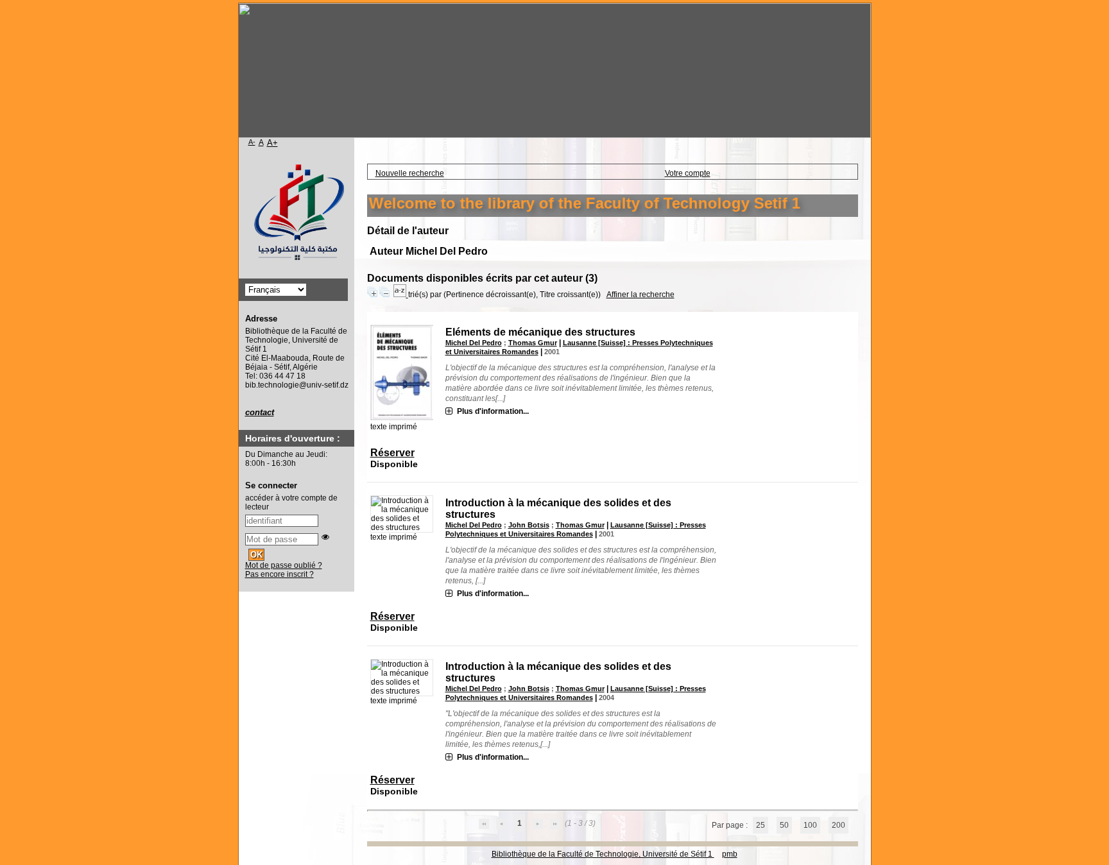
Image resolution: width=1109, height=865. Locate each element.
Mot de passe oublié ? (283, 565)
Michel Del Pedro (473, 343)
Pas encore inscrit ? (279, 574)
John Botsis (528, 525)
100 (810, 825)
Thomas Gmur (532, 343)
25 (760, 825)
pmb (729, 854)
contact (259, 412)
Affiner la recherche (640, 294)
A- (251, 142)
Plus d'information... (493, 411)
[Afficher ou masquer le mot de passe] (325, 537)
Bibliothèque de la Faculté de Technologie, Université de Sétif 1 (603, 854)
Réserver (392, 452)
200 (838, 825)
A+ (272, 143)
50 (784, 825)
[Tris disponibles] (400, 294)
